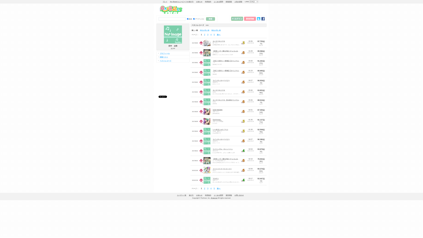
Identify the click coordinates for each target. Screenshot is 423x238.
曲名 (190, 19)
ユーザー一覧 (181, 195)
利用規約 (208, 2)
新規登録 (250, 19)
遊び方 (191, 195)
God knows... (217, 120)
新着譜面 (229, 2)
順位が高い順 (216, 30)
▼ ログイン (237, 19)
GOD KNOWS (217, 110)
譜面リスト (164, 57)
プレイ (165, 2)
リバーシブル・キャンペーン (223, 149)
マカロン (216, 178)
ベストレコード (165, 61)
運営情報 (229, 195)
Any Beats (171, 10)
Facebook (263, 18)
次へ (218, 35)
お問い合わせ (239, 195)
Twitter (258, 18)
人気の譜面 (238, 2)
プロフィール (165, 53)
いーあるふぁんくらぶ (220, 129)
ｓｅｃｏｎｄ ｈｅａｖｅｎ (222, 169)
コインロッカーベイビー (221, 80)
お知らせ (199, 2)
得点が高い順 (204, 30)
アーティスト (199, 19)
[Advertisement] (226, 9)
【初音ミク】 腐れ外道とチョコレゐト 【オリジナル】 (232, 51)
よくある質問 (218, 2)
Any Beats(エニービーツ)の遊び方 (182, 2)
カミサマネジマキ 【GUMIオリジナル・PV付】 (229, 100)
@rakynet (214, 198)
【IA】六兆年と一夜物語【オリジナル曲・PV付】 (230, 61)
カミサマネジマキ (219, 41)
